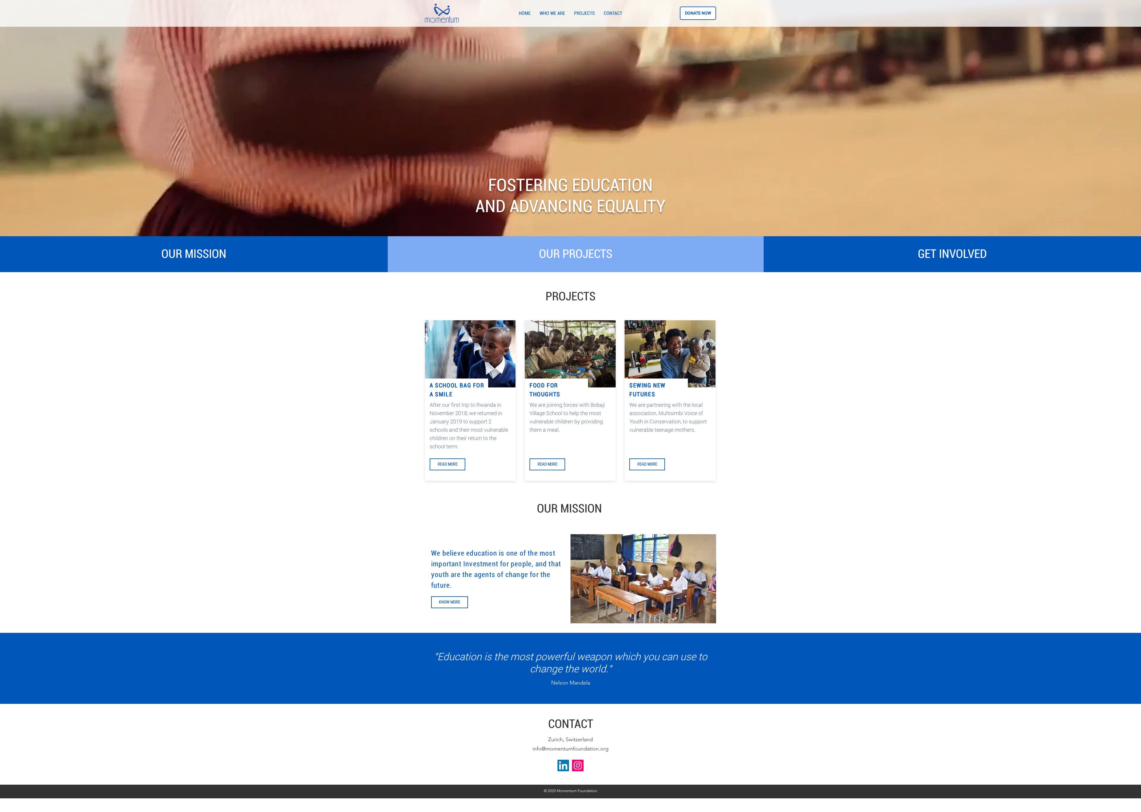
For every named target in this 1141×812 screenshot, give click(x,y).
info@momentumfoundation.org (570, 748)
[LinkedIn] (563, 765)
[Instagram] (578, 765)
